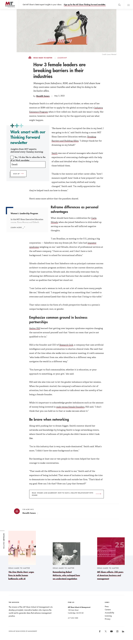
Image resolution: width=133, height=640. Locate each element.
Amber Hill (34, 328)
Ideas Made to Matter (42, 58)
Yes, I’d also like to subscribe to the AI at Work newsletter (27, 159)
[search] (119, 4)
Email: (15, 164)
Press (107, 606)
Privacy (107, 619)
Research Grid (66, 345)
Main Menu (128, 4)
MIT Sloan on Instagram (117, 632)
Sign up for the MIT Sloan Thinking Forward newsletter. (85, 4)
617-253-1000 (73, 618)
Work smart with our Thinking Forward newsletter (27, 137)
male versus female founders (70, 407)
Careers (108, 609)
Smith (55, 153)
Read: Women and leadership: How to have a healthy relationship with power (62, 494)
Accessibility (109, 613)
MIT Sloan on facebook (100, 632)
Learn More (16, 227)
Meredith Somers (43, 96)
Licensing (108, 616)
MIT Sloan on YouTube (111, 632)
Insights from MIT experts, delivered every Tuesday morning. (26, 150)
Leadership (62, 58)
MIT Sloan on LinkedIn (123, 632)
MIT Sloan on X (105, 632)
